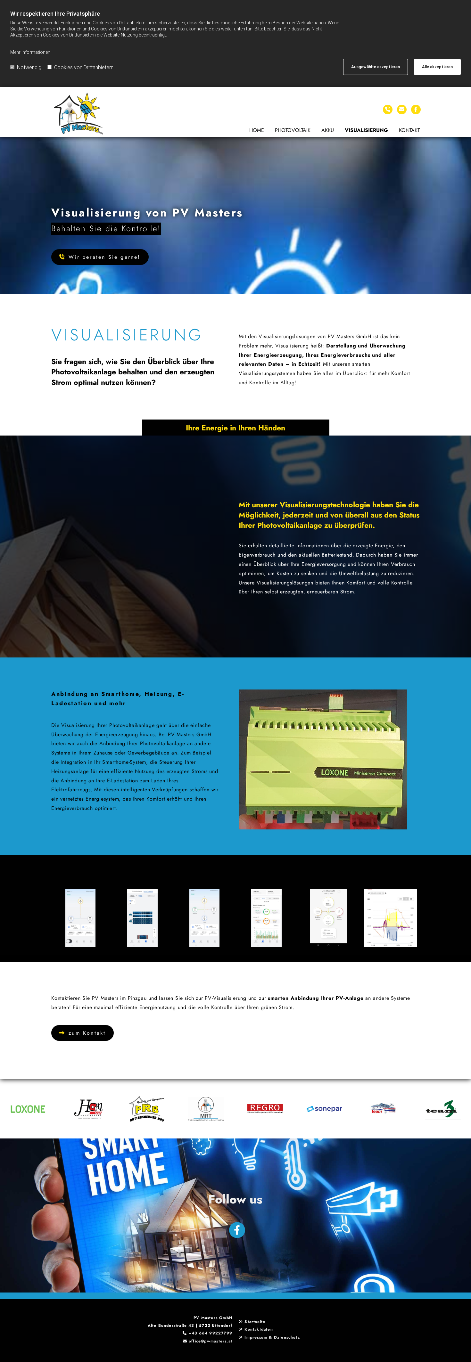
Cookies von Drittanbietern (83, 67)
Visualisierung (366, 130)
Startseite (254, 1322)
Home (256, 130)
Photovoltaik (292, 130)
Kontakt (409, 130)
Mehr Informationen (30, 52)
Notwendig (29, 67)
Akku (327, 130)
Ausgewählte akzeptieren (375, 66)
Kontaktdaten (258, 1329)
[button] (100, 257)
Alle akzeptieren (437, 66)
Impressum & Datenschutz (272, 1337)
